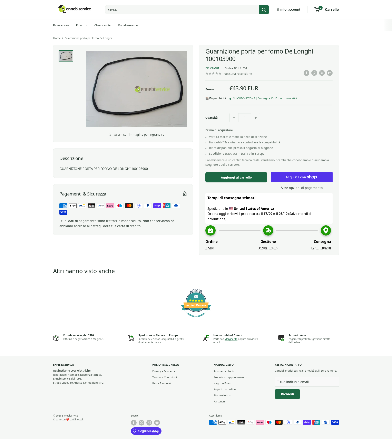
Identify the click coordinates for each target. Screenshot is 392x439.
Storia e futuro (222, 395)
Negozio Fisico (222, 383)
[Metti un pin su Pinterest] (314, 73)
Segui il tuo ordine (225, 389)
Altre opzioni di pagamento (302, 187)
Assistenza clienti (224, 371)
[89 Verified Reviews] (196, 319)
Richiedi (287, 394)
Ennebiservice (128, 25)
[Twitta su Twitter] (322, 73)
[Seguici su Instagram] (149, 423)
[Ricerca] (264, 9)
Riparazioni (61, 25)
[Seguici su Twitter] (141, 423)
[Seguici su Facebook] (134, 423)
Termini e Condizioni (164, 377)
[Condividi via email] (330, 73)
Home (57, 38)
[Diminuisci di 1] (234, 117)
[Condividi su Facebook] (306, 73)
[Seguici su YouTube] (157, 423)
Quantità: (211, 118)
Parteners (219, 401)
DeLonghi (212, 68)
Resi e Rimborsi (161, 383)
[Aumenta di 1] (255, 117)
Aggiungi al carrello (236, 177)
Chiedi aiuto (102, 25)
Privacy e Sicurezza (163, 371)
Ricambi (81, 25)
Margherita (231, 339)
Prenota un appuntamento (230, 377)
